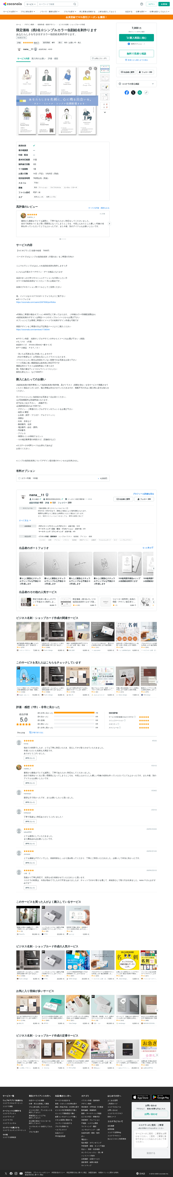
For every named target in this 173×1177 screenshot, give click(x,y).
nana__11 (36, 494)
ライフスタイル (55, 187)
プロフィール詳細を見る (143, 494)
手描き (36, 182)
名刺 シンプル (51, 197)
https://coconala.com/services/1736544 (33, 329)
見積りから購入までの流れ (138, 60)
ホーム (18, 24)
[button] (136, 83)
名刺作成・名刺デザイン (46, 24)
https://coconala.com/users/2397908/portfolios (36, 302)
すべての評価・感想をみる (98, 208)
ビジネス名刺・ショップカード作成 (72, 24)
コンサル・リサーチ (70, 187)
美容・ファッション (40, 187)
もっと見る (147, 547)
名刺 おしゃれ (38, 197)
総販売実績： (45, 49)
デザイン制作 (29, 24)
